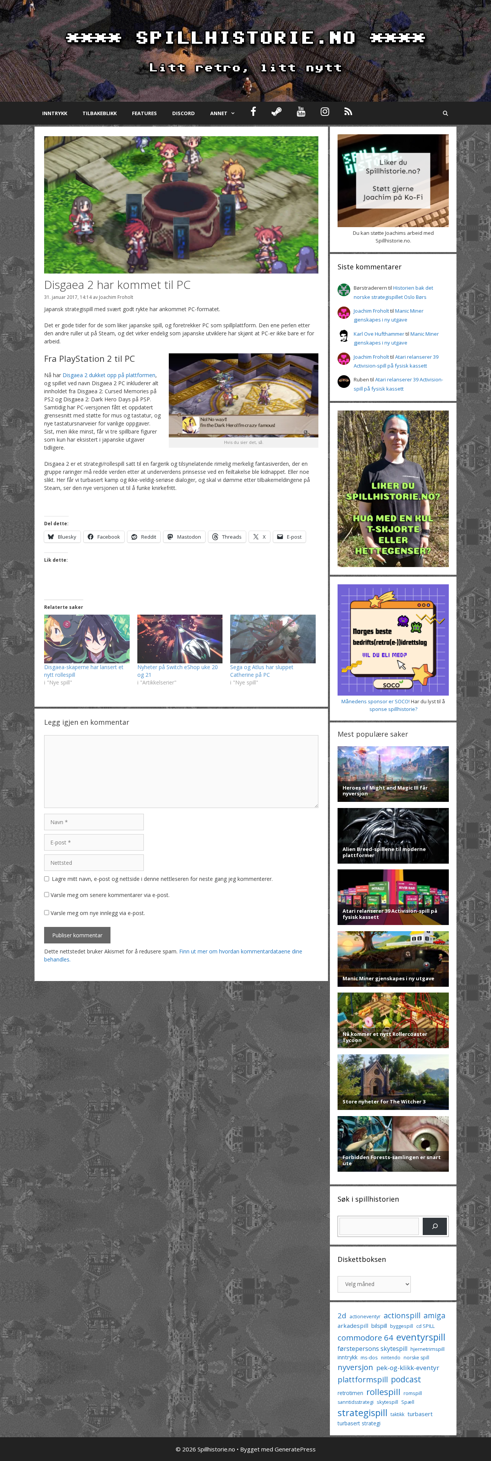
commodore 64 (365, 1337)
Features (144, 113)
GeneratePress (295, 1449)
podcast (406, 1379)
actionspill (402, 1315)
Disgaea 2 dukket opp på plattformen (109, 375)
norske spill (416, 1357)
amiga (434, 1315)
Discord (183, 113)
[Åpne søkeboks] (445, 113)
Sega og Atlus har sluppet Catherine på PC (261, 670)
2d (342, 1315)
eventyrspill (420, 1337)
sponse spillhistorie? (393, 709)
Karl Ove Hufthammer (379, 333)
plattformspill (363, 1379)
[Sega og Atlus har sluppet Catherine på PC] (273, 639)
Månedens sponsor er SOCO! (375, 701)
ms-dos (369, 1357)
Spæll (407, 1401)
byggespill (401, 1325)
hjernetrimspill (427, 1349)
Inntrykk (54, 113)
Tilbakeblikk (99, 113)
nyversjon (355, 1367)
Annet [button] (218, 113)
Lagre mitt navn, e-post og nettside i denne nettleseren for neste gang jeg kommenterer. (162, 878)
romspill (413, 1393)
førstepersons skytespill (372, 1348)
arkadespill (353, 1325)
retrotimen (350, 1393)
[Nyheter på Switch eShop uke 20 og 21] (180, 639)
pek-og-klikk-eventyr (407, 1367)
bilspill (379, 1325)
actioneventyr (365, 1316)
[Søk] (435, 1226)
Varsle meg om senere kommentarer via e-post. (110, 895)
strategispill (362, 1412)
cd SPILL (425, 1325)
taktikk (397, 1414)
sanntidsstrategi (356, 1402)
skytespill (387, 1401)
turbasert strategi (359, 1423)
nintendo (390, 1357)
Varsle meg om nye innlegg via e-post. (98, 913)
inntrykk (348, 1357)
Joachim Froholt (116, 297)
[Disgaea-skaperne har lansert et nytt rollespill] (87, 639)
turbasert (420, 1414)
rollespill (383, 1392)
